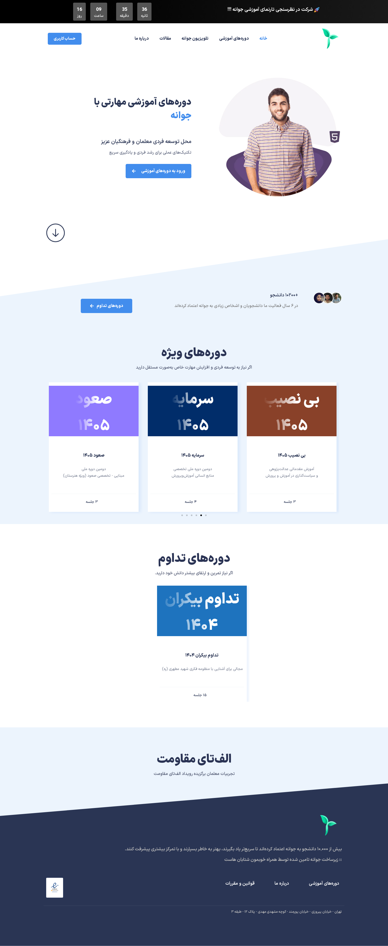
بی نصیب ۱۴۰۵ (292, 455)
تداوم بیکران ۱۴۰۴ (202, 655)
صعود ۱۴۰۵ (94, 455)
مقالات (165, 38)
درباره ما (142, 38)
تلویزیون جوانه (195, 38)
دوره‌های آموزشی (234, 38)
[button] (206, 515)
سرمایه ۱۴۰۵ (192, 455)
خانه (263, 38)
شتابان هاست (236, 859)
